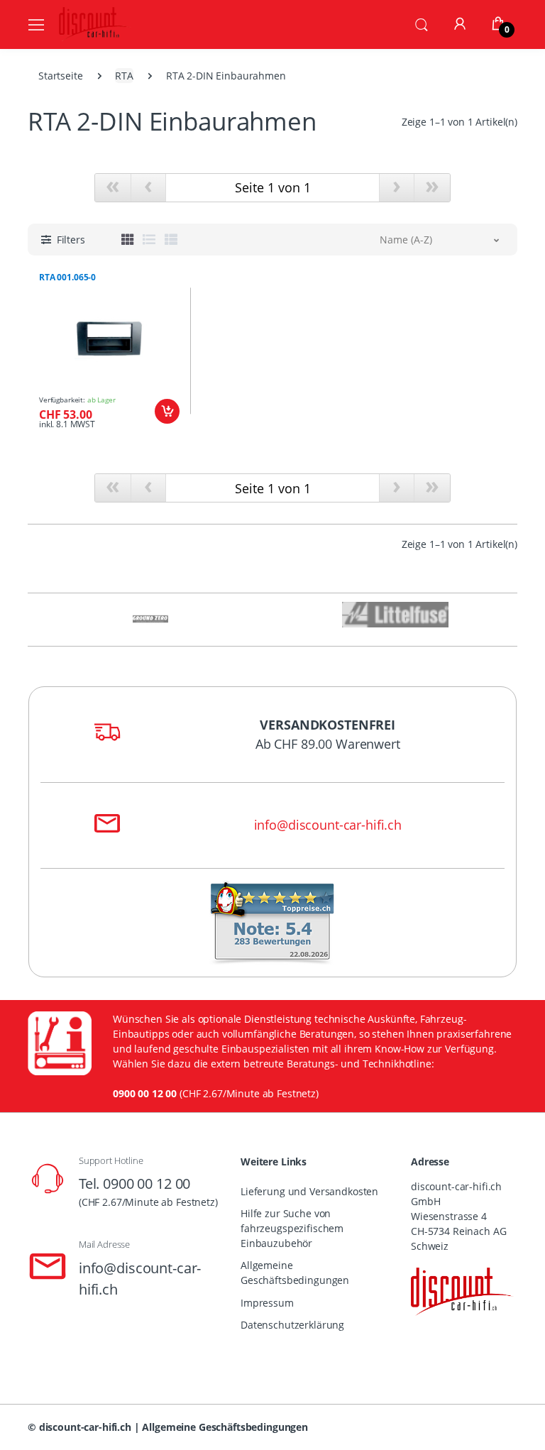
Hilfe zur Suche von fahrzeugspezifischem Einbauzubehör (292, 1228)
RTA (124, 75)
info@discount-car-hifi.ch (328, 824)
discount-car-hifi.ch (85, 1427)
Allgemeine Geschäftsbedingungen (295, 1272)
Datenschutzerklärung (292, 1324)
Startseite (60, 75)
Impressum (267, 1302)
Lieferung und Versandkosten (309, 1191)
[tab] (127, 239)
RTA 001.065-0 (67, 277)
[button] (421, 23)
